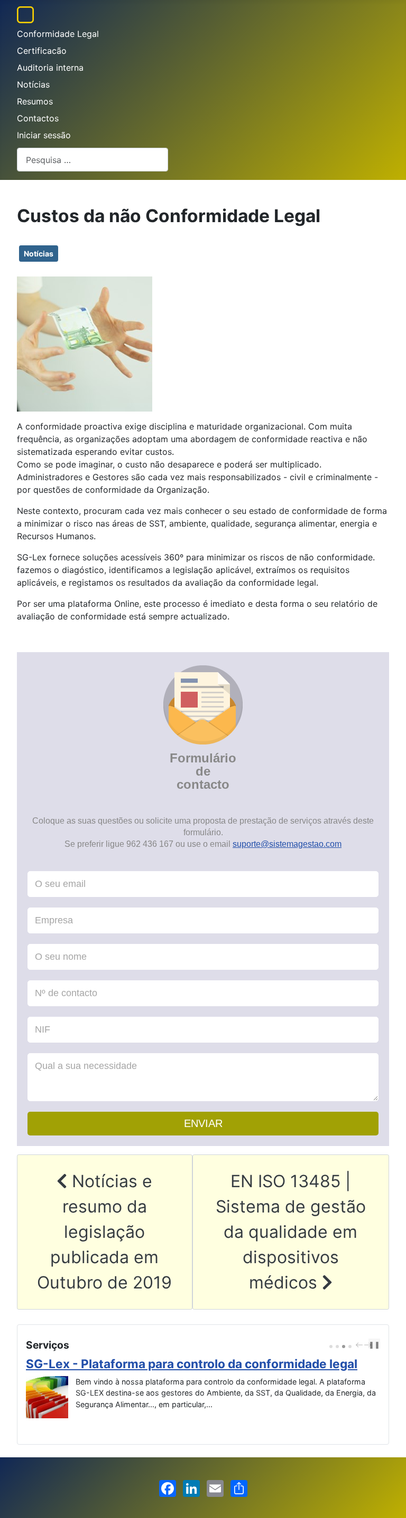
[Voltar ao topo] (387, 1498)
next (369, 1345)
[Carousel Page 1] (331, 1346)
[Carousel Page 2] (337, 1346)
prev (360, 1345)
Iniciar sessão (44, 135)
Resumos (35, 101)
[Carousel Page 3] (343, 1346)
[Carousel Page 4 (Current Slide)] (350, 1346)
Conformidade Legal (58, 33)
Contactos (38, 118)
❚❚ (374, 1345)
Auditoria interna (50, 67)
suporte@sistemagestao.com (287, 843)
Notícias (33, 84)
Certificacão (42, 50)
